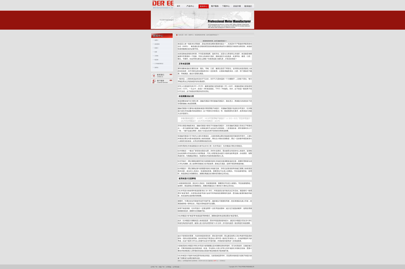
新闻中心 (191, 35)
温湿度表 (157, 44)
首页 (186, 35)
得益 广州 (161, 267)
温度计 (156, 40)
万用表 (156, 56)
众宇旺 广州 (154, 267)
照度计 (156, 48)
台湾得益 (168, 267)
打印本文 (222, 261)
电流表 (156, 59)
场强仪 (156, 67)
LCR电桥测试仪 (159, 63)
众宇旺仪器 (176, 267)
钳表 (156, 52)
